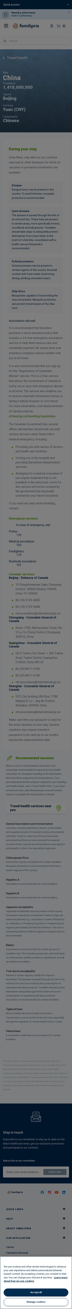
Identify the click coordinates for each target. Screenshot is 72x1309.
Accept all (36, 1292)
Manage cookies (36, 1302)
